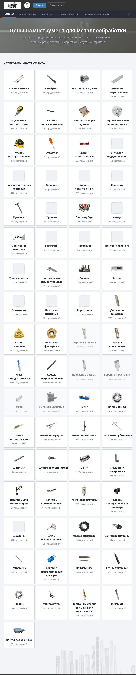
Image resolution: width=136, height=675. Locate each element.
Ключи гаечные (27, 14)
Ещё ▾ (128, 14)
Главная (9, 14)
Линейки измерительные (98, 14)
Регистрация (57, 5)
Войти (39, 5)
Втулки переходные (68, 14)
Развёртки (46, 14)
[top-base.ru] (12, 5)
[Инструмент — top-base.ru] (27, 5)
